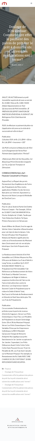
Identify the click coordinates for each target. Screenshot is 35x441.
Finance (8, 369)
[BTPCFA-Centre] (4, 3)
